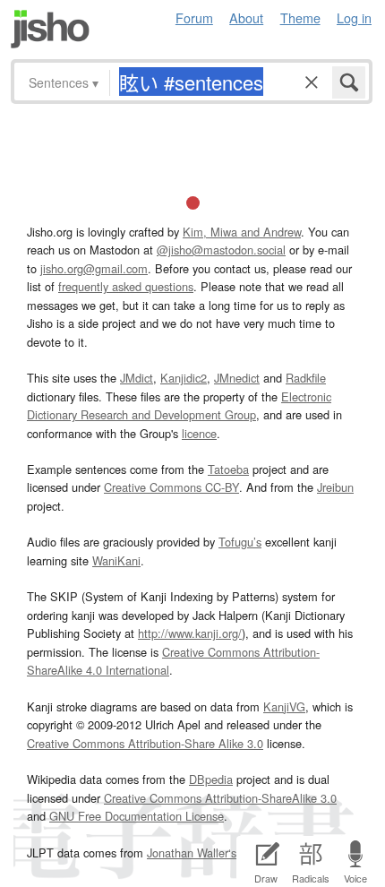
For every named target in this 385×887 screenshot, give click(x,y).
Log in (354, 17)
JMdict (136, 377)
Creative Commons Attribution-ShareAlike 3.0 (220, 797)
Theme (300, 17)
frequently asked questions (125, 286)
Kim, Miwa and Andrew (242, 231)
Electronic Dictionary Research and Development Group (179, 405)
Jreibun (335, 486)
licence (199, 433)
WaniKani (116, 560)
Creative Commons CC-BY (171, 486)
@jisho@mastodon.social (221, 249)
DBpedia (211, 779)
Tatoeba (228, 469)
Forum (194, 17)
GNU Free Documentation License (136, 815)
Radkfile (306, 377)
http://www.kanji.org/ (190, 633)
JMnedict (237, 377)
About (246, 17)
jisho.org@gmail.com (94, 268)
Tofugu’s (239, 541)
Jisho (50, 29)
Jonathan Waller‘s (191, 852)
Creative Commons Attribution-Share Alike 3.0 (145, 743)
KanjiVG (284, 706)
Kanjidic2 (183, 377)
